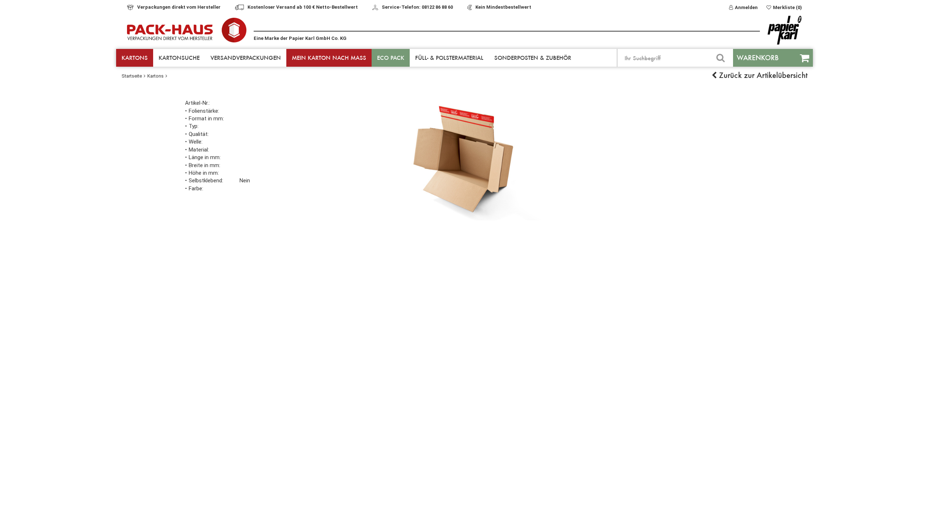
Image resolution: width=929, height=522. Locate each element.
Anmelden (746, 7)
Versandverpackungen (245, 57)
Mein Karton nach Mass (329, 57)
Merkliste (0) (787, 7)
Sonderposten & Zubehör (532, 57)
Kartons (135, 57)
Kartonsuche (179, 57)
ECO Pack (390, 57)
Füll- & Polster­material (449, 57)
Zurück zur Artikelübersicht (762, 75)
